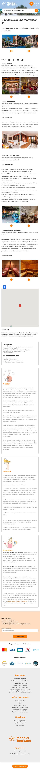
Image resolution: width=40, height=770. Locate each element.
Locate (4, 287)
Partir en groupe (20, 723)
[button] (18, 757)
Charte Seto (20, 725)
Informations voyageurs (20, 707)
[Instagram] (25, 751)
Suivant (29, 51)
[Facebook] (15, 751)
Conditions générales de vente (20, 690)
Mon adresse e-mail (6, 628)
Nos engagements (20, 721)
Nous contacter (20, 701)
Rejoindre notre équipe (20, 712)
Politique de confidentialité (20, 681)
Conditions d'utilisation (20, 687)
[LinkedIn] (20, 751)
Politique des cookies (20, 683)
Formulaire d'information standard (20, 692)
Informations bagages (20, 709)
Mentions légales (20, 678)
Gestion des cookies (20, 685)
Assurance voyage (20, 705)
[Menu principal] (31, 4)
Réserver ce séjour (20, 766)
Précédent (11, 51)
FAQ (20, 703)
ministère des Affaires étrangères (17, 601)
